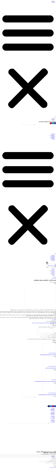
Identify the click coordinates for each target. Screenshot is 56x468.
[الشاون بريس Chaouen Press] (52, 265)
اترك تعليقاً (51, 323)
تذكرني (54, 464)
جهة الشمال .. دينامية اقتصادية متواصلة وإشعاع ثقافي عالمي (48, 354)
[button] (28, 61)
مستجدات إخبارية (50, 366)
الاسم (55, 334)
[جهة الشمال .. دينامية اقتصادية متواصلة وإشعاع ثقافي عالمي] (49, 352)
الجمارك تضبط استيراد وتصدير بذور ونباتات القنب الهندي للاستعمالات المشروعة (45, 381)
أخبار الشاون (54, 366)
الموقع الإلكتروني (53, 337)
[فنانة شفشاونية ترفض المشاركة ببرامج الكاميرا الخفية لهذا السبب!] (49, 392)
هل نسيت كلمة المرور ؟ (53, 467)
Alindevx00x (45, 452)
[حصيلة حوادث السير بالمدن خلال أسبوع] (49, 365)
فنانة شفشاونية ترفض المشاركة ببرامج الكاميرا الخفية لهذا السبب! (47, 394)
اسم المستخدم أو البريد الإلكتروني (51, 461)
